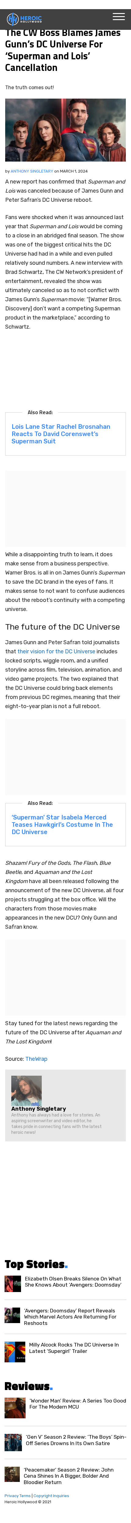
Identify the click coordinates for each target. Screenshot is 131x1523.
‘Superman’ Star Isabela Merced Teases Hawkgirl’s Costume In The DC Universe (62, 825)
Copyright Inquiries (51, 1495)
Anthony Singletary (32, 171)
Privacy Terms (18, 1495)
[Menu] (119, 16)
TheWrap (36, 1059)
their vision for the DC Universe (56, 651)
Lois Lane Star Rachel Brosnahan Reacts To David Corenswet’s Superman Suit (61, 434)
